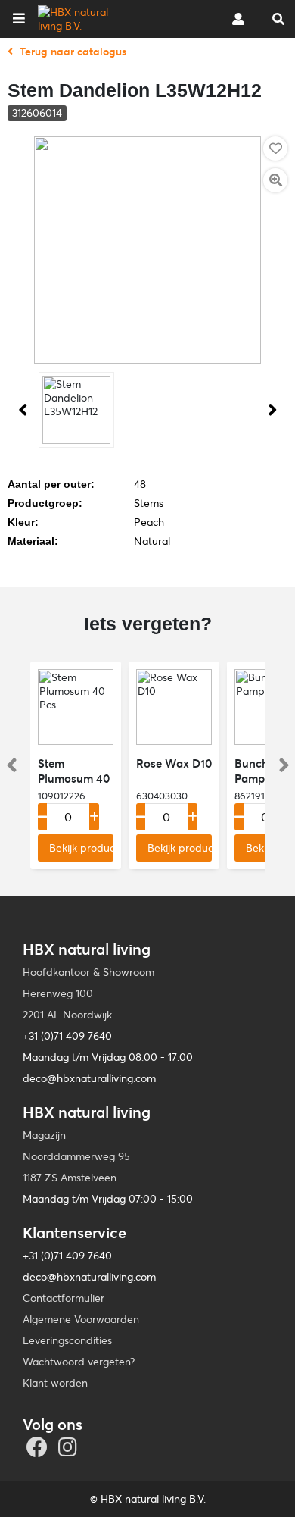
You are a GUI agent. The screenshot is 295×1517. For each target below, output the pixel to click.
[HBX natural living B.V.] (86, 19)
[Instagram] (69, 1451)
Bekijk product (81, 848)
